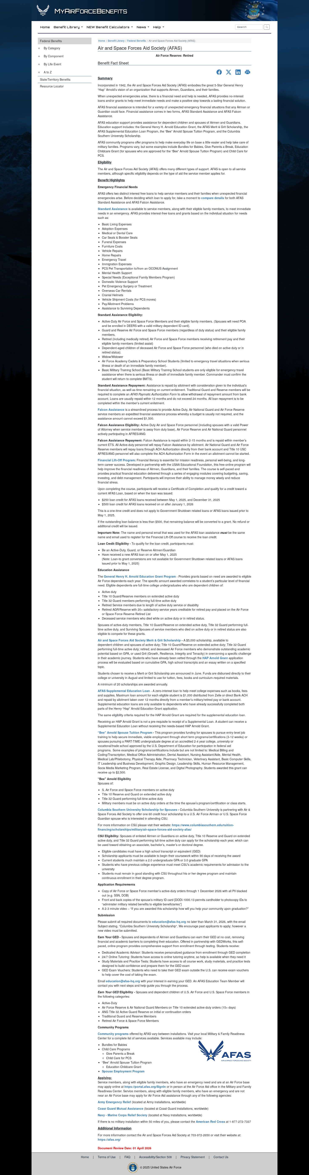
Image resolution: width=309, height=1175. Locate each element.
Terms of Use (107, 1157)
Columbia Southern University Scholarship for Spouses (137, 809)
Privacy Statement (193, 1157)
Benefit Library (116, 40)
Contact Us (221, 1157)
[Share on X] (228, 72)
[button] (64, 57)
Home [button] (45, 27)
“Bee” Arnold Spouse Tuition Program (125, 732)
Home (101, 40)
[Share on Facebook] (219, 72)
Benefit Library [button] (67, 27)
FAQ (127, 1157)
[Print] (247, 72)
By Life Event (52, 64)
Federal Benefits (51, 41)
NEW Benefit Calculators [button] (108, 27)
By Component (53, 56)
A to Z (48, 72)
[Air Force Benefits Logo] (43, 14)
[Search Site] (266, 27)
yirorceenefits (90, 11)
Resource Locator (52, 86)
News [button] (142, 27)
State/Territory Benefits (55, 79)
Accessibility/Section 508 (156, 1157)
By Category (52, 48)
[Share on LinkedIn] (238, 72)
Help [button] (157, 27)
